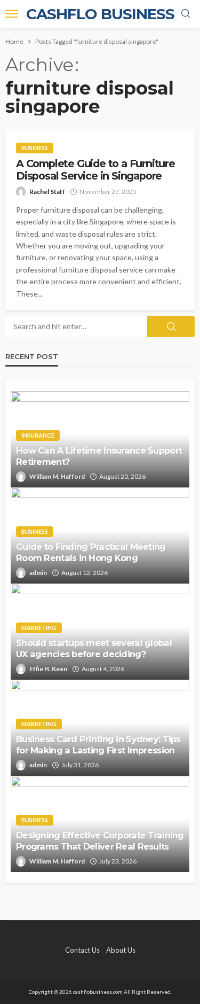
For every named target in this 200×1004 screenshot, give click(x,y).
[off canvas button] (11, 14)
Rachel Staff (47, 192)
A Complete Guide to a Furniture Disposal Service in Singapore (95, 170)
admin (38, 573)
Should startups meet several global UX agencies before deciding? (94, 648)
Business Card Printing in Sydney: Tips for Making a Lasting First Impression (98, 745)
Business (34, 147)
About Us (120, 950)
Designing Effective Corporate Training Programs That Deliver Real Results (100, 841)
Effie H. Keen (48, 669)
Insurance (37, 435)
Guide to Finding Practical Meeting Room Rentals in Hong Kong (91, 552)
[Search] (186, 14)
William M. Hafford (57, 476)
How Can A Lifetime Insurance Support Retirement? (99, 456)
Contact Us (82, 950)
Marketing (39, 627)
